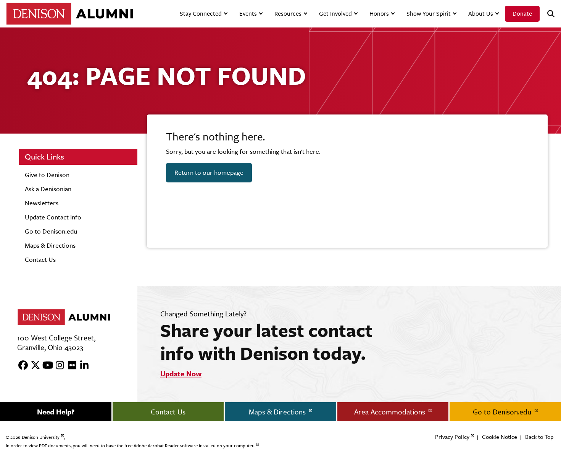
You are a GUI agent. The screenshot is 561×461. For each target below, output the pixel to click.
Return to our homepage (208, 172)
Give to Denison (47, 175)
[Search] (547, 14)
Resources (287, 14)
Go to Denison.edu (51, 231)
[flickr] (69, 365)
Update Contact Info (53, 217)
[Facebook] (20, 365)
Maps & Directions (50, 245)
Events (248, 14)
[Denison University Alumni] (69, 13)
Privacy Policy (452, 437)
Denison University (41, 437)
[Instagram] (57, 365)
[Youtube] (45, 365)
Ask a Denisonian (48, 189)
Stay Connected (201, 14)
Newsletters (41, 203)
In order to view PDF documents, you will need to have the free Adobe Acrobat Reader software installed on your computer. (130, 446)
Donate (522, 14)
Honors (379, 14)
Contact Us (40, 259)
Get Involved (335, 14)
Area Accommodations (390, 412)
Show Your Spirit (428, 14)
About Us (480, 14)
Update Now (181, 374)
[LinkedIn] (81, 365)
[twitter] (32, 365)
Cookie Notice (499, 437)
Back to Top (539, 437)
